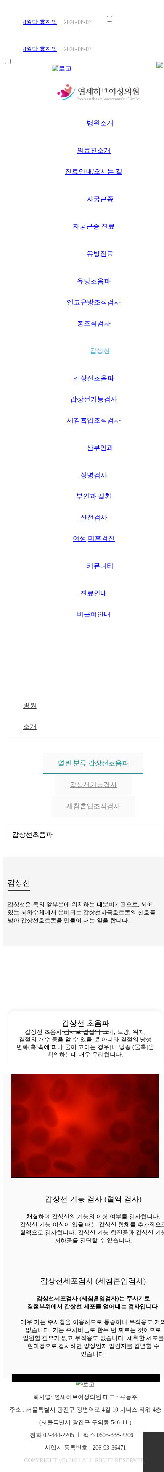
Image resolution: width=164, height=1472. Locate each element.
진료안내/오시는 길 (93, 171)
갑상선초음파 (94, 378)
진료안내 (93, 593)
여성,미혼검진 (94, 538)
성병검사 (93, 475)
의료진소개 (94, 150)
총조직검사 (94, 323)
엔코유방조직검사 (94, 302)
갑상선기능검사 (93, 399)
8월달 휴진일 (40, 22)
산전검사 (93, 517)
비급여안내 (94, 614)
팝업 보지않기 (130, 20)
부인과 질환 (93, 496)
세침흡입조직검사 (94, 420)
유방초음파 (94, 281)
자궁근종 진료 (94, 226)
